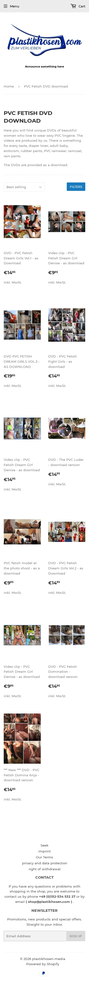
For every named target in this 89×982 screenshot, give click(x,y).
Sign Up (75, 936)
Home (9, 86)
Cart (81, 6)
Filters (76, 187)
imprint (44, 851)
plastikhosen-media (48, 959)
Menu (14, 6)
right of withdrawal (45, 869)
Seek (44, 845)
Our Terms (44, 857)
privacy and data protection (44, 863)
